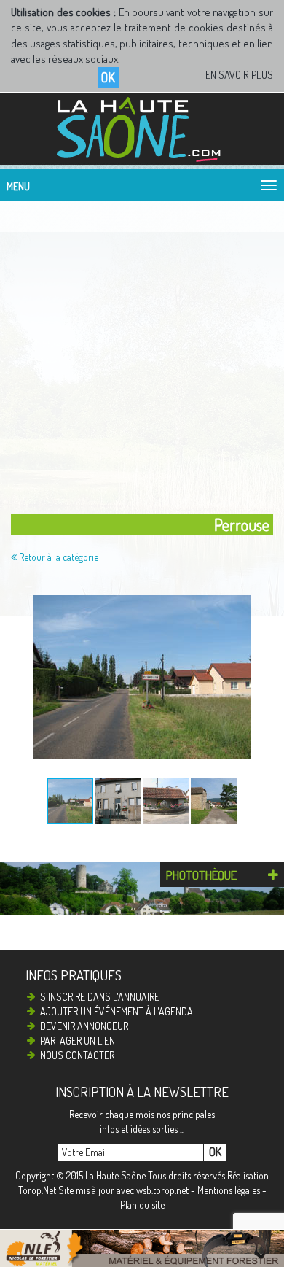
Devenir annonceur (84, 1026)
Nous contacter (77, 1055)
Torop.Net (37, 1190)
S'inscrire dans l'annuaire (99, 997)
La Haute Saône (115, 1175)
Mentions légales (228, 1190)
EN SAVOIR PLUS (239, 75)
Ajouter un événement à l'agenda (116, 1011)
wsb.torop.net (162, 1190)
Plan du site (142, 1204)
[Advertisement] (142, 354)
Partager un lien (77, 1040)
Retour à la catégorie (57, 557)
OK (108, 77)
